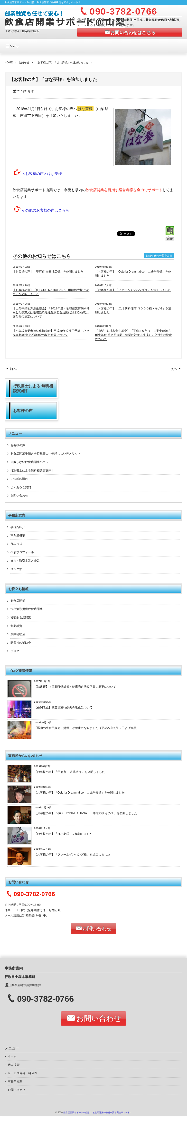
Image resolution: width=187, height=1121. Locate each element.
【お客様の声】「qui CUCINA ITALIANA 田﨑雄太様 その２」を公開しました (85, 813)
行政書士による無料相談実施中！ (32, 470)
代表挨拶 (16, 544)
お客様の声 (17, 445)
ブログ (14, 651)
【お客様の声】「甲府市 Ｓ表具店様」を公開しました (48, 271)
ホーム (12, 1056)
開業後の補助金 (20, 642)
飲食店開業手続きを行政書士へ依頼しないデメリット (45, 453)
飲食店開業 (17, 600)
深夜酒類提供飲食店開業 (26, 609)
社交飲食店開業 (20, 617)
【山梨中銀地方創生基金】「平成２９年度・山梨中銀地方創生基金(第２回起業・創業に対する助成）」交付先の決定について (133, 335)
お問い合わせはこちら (133, 32)
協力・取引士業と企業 (25, 560)
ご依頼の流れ (19, 478)
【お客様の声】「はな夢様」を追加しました (63, 834)
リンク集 (16, 569)
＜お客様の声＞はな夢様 (42, 174)
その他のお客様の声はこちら (45, 210)
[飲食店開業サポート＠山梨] (65, 19)
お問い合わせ (19, 495)
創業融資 (16, 626)
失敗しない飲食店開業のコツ (29, 462)
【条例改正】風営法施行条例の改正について (63, 707)
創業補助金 (17, 634)
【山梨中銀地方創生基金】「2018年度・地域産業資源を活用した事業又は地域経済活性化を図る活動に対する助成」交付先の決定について (51, 312)
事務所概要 (17, 535)
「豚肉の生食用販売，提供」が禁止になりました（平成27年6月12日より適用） (86, 728)
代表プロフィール (22, 552)
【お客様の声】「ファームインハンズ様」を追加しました (133, 290)
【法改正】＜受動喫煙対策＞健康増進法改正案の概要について (75, 686)
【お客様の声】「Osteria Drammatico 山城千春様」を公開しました (79, 792)
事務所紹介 (17, 527)
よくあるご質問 (20, 487)
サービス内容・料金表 (22, 1073)
